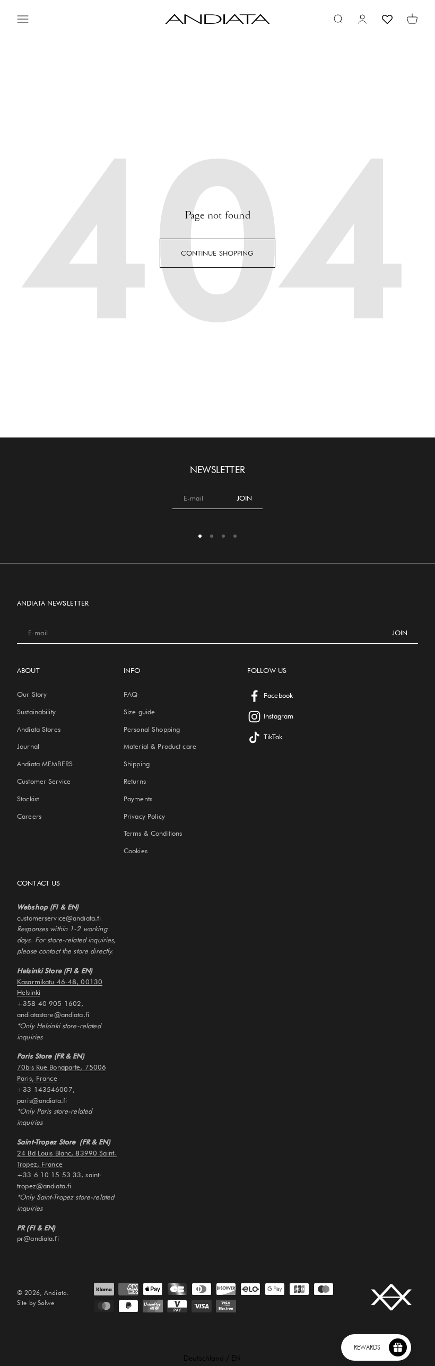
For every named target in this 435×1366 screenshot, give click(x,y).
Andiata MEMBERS (45, 763)
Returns (135, 781)
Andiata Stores (38, 729)
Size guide (139, 711)
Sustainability (36, 711)
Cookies (135, 850)
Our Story (32, 694)
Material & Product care (160, 746)
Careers (29, 816)
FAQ (130, 694)
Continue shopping (217, 253)
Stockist (28, 798)
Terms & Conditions (153, 833)
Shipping (137, 763)
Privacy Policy (144, 816)
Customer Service (44, 781)
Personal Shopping (152, 729)
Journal (28, 746)
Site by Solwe (35, 1303)
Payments (138, 798)
